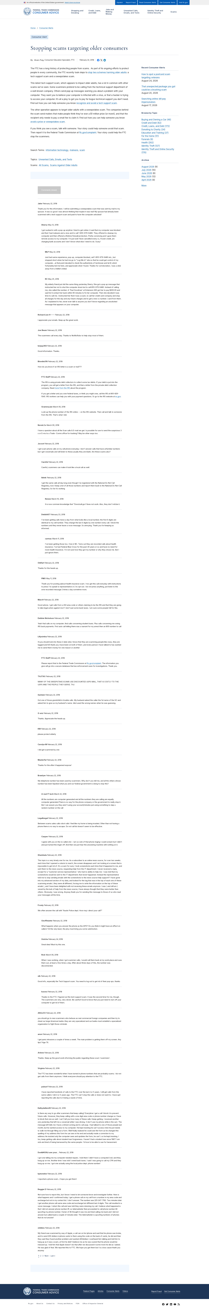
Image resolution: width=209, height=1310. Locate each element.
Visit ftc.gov (183, 2)
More (144, 185)
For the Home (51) (150, 136)
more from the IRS (62, 388)
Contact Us (50, 1303)
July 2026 (146, 170)
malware (74, 150)
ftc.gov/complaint (87, 132)
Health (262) (148, 142)
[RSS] (179, 1305)
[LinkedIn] (171, 1305)
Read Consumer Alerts (147, 2)
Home (33, 28)
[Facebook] (163, 1305)
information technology (57, 150)
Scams (174, 12)
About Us (39, 1303)
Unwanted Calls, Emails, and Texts (131, 11)
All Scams (44, 165)
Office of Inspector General (92, 1303)
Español (120, 2)
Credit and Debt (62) (151, 123)
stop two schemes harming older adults (107, 72)
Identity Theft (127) (151, 146)
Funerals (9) (147, 139)
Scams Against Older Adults (63, 165)
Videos (125, 1291)
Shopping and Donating (77, 11)
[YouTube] (175, 1305)
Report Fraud (131, 2)
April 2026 (147, 180)
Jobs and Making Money (109, 11)
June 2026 (147, 173)
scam (82, 150)
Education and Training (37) (155, 133)
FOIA (77, 1303)
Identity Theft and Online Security (155, 11)
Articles (100, 1291)
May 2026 (146, 176)
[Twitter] (167, 1305)
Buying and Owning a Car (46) (156, 119)
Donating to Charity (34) (153, 129)
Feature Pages (89, 1291)
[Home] (44, 14)
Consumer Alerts (46, 28)
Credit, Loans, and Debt (94, 11)
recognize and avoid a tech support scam (96, 103)
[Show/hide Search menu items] (182, 11)
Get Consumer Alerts (167, 2)
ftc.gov (30, 1303)
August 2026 (148, 167)
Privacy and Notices (65, 1303)
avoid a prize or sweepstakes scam (47, 122)
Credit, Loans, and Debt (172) (156, 126)
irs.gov (118, 396)
